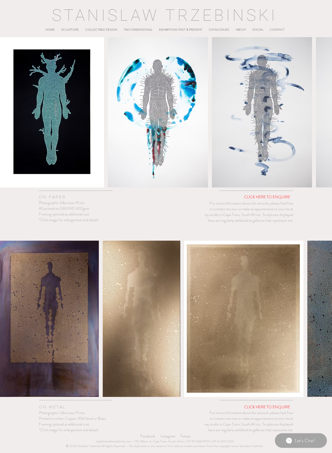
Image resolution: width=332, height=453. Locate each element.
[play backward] (6, 112)
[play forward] (325, 112)
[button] (70, 27)
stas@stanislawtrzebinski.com (113, 441)
